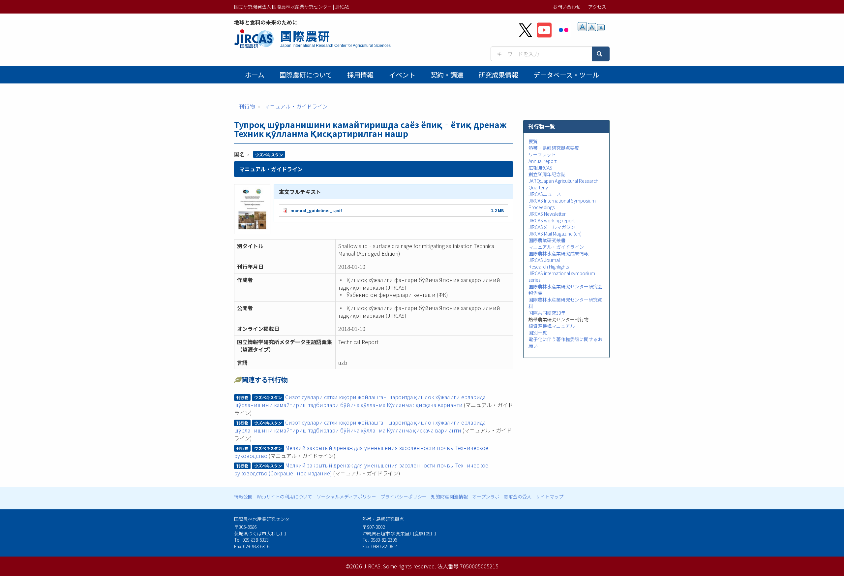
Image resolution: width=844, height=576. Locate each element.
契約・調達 (447, 75)
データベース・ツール (566, 75)
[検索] (601, 54)
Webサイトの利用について (284, 496)
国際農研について (306, 75)
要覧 (533, 141)
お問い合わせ (567, 6)
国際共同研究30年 (546, 312)
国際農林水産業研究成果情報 (558, 253)
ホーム (254, 75)
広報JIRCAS (540, 167)
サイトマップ (549, 496)
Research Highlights (548, 266)
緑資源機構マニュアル (551, 326)
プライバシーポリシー (403, 496)
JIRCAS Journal (544, 260)
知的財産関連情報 (449, 496)
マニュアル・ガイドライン (296, 106)
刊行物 (247, 106)
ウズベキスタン (269, 154)
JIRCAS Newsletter (547, 213)
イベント (402, 75)
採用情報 (360, 75)
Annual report (542, 161)
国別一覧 (537, 332)
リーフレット (542, 154)
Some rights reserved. (409, 566)
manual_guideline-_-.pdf (316, 210)
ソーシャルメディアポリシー (346, 496)
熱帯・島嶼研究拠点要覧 (553, 147)
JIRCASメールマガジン (551, 227)
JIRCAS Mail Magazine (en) (555, 233)
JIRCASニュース (544, 194)
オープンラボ (485, 496)
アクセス (597, 6)
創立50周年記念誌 (546, 174)
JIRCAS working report (551, 220)
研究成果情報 (498, 75)
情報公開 (243, 496)
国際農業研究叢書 (546, 240)
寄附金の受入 (517, 496)
